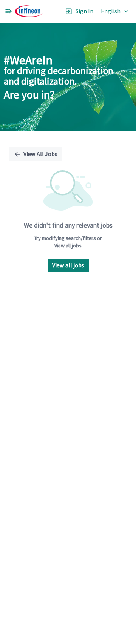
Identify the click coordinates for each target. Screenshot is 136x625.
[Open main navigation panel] (8, 11)
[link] (29, 11)
